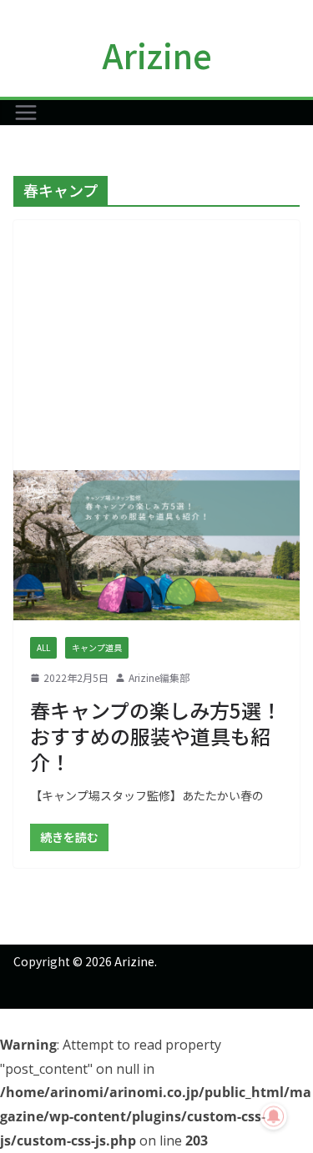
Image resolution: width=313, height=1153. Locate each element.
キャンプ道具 (97, 647)
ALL (43, 647)
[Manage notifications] (273, 1116)
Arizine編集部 (159, 677)
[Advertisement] (156, 345)
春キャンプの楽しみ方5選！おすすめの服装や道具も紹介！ (155, 735)
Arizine (157, 55)
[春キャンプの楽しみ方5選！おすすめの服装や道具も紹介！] (156, 545)
